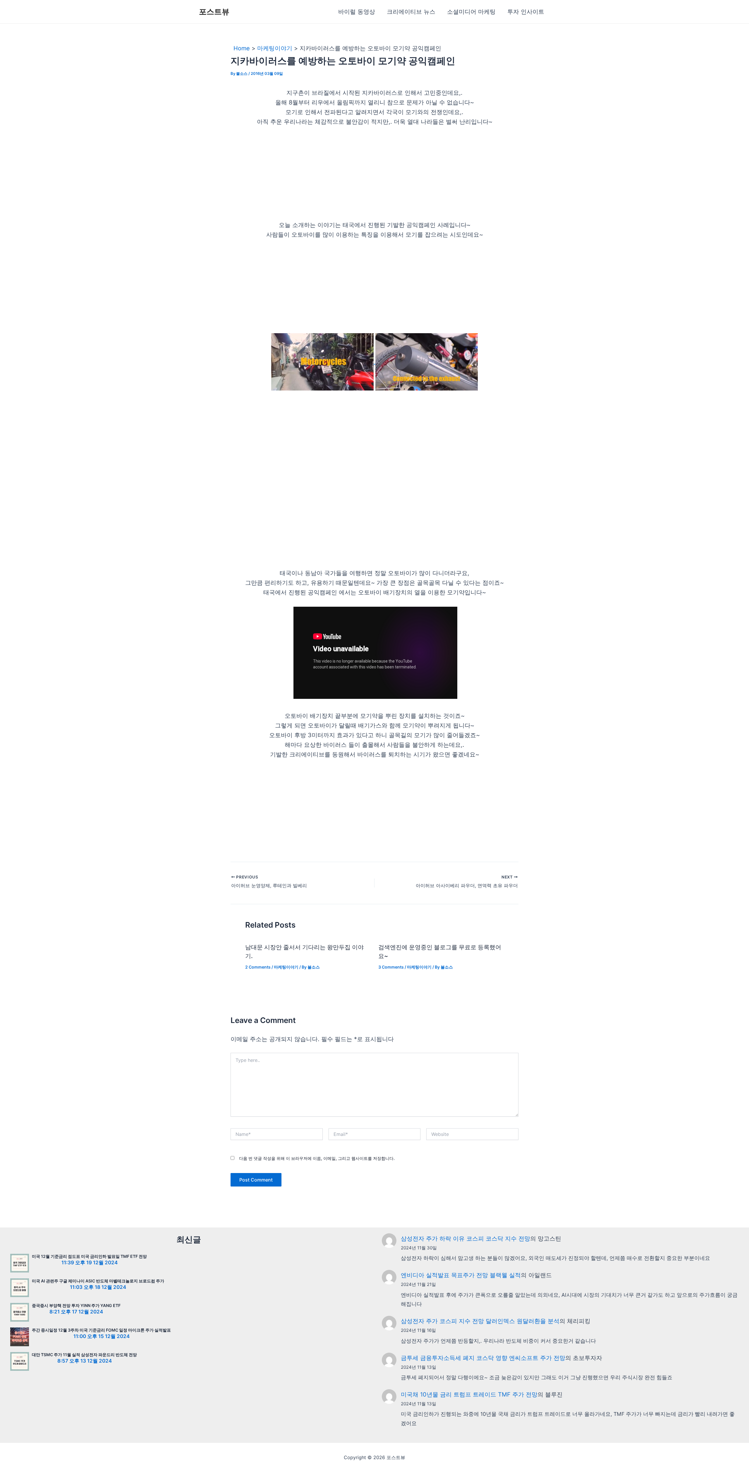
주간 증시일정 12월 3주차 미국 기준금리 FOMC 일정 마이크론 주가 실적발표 (101, 1329)
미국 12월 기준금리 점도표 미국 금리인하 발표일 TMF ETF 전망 (89, 1256)
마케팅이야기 (286, 966)
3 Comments (391, 966)
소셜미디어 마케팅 (471, 11)
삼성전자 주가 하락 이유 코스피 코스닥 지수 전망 (465, 1238)
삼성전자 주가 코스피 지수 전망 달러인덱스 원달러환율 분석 (480, 1321)
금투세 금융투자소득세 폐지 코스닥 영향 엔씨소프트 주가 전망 (483, 1357)
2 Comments (258, 966)
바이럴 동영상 (356, 11)
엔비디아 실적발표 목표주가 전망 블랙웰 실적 (461, 1275)
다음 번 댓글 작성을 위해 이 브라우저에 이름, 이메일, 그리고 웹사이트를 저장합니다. (317, 1158)
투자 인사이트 (525, 11)
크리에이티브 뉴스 (411, 11)
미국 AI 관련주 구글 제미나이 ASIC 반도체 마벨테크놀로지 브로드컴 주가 (98, 1280)
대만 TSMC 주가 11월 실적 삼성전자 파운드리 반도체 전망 (84, 1354)
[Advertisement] (374, 177)
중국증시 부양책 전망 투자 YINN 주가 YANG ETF (76, 1305)
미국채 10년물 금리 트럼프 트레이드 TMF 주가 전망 (469, 1394)
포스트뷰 (214, 11)
